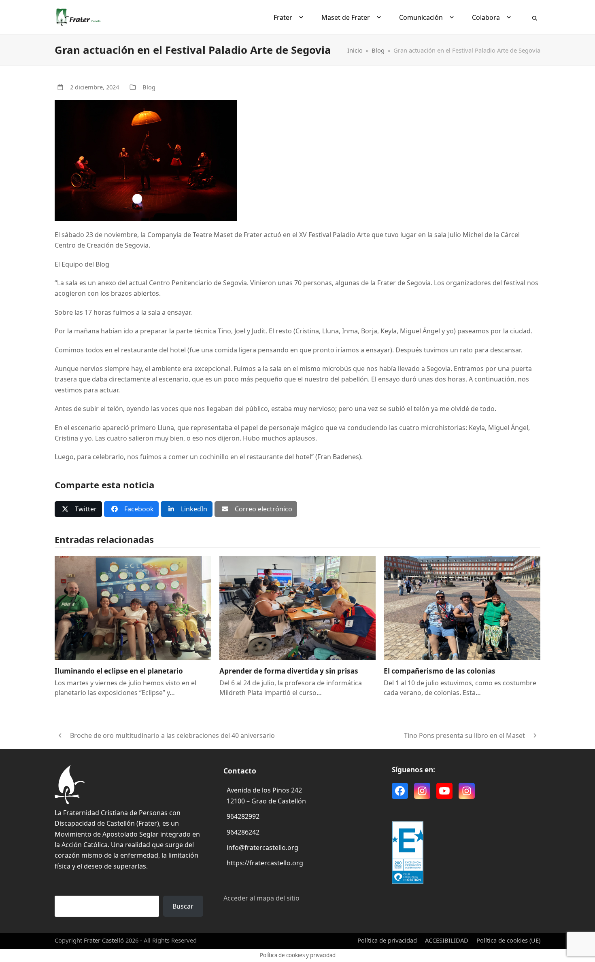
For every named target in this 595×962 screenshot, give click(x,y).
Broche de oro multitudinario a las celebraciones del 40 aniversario (165, 736)
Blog (148, 87)
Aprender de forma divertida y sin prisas (288, 671)
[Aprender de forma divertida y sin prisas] (297, 607)
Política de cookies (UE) (508, 940)
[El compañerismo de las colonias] (462, 607)
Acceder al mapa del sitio (261, 898)
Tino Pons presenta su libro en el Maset (464, 736)
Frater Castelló (104, 940)
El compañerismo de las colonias (439, 671)
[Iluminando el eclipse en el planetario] (133, 607)
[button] (534, 17)
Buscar (182, 906)
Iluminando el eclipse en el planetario (119, 671)
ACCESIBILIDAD (446, 940)
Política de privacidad (387, 940)
